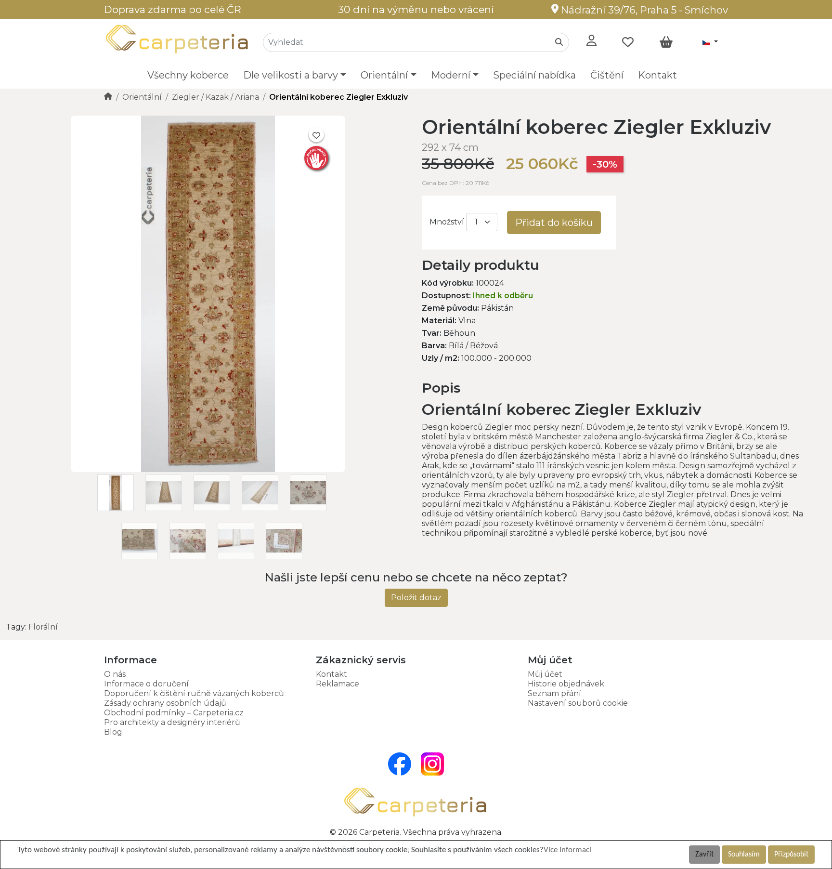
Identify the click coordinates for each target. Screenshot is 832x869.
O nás (115, 674)
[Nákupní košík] (666, 42)
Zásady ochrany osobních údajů (165, 703)
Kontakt (657, 75)
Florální (43, 627)
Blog (113, 732)
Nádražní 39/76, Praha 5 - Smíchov (643, 10)
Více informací (567, 850)
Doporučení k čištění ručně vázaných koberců (194, 693)
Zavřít (704, 854)
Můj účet (545, 674)
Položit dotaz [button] (416, 597)
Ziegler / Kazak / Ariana (215, 97)
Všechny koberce (188, 75)
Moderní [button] (450, 75)
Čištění (607, 75)
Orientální (142, 97)
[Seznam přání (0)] (628, 42)
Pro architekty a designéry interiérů (172, 722)
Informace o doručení (146, 683)
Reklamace (337, 683)
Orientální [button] (384, 75)
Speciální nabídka (534, 75)
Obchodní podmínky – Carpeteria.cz (174, 712)
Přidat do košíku (554, 222)
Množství (446, 221)
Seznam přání (554, 693)
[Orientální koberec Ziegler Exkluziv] (208, 469)
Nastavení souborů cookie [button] (578, 703)
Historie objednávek (566, 683)
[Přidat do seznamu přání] (316, 134)
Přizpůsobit (791, 854)
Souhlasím (744, 854)
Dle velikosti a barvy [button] (290, 75)
